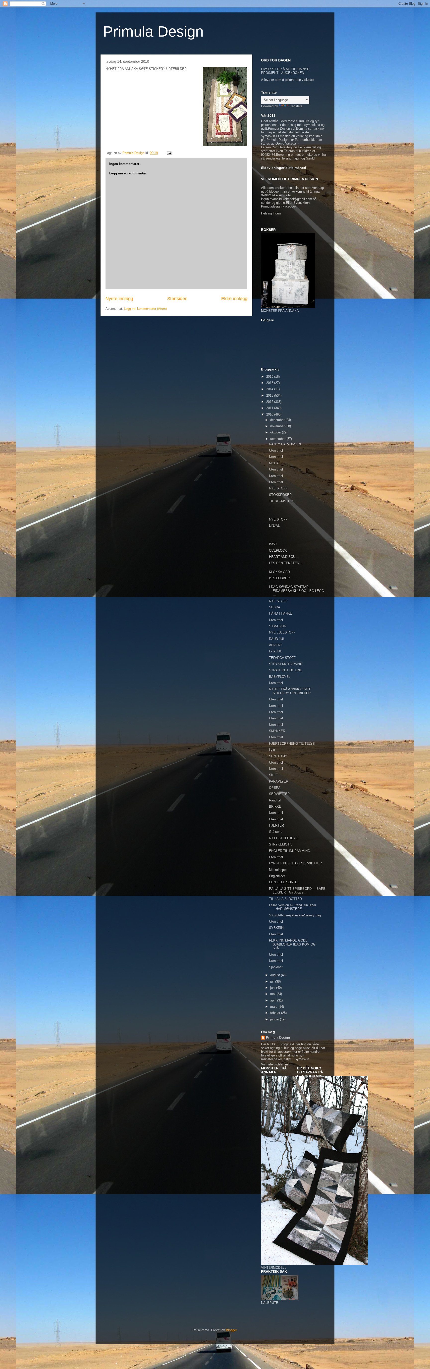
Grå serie (275, 832)
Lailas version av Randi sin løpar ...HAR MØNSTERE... (292, 907)
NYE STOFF (278, 488)
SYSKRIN (276, 928)
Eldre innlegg (234, 298)
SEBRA (274, 607)
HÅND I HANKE (280, 613)
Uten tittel (276, 450)
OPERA (274, 788)
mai (273, 994)
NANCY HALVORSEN (285, 444)
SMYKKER (277, 731)
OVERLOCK (278, 550)
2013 (270, 395)
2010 (270, 414)
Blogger (231, 1330)
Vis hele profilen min (275, 1064)
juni (273, 988)
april (273, 1000)
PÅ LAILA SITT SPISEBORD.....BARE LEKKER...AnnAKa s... (297, 891)
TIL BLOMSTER (281, 501)
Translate (295, 106)
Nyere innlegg (119, 298)
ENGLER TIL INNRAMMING (289, 851)
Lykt (272, 750)
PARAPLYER (278, 781)
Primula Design (153, 31)
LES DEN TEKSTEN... (285, 563)
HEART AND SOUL (283, 557)
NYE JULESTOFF (282, 632)
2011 (270, 408)
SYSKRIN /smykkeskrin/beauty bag (295, 915)
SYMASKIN (277, 626)
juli (272, 981)
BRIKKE (275, 806)
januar (275, 1019)
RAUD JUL (277, 639)
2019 (270, 376)
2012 (270, 402)
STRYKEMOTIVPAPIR (285, 664)
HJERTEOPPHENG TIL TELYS (292, 743)
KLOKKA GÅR (279, 572)
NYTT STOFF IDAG (283, 838)
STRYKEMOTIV (281, 844)
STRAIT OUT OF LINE (285, 670)
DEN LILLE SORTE (283, 882)
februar (275, 1013)
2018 (270, 383)
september (278, 439)
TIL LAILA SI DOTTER (285, 899)
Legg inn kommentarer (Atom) (145, 309)
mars (274, 1006)
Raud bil (275, 800)
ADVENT (275, 645)
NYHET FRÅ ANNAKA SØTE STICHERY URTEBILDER (290, 691)
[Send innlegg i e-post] (168, 153)
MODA (274, 463)
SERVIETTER (279, 794)
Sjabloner (275, 967)
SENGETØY (278, 756)
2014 (270, 389)
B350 (272, 544)
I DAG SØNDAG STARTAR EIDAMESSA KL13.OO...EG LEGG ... (296, 590)
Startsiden (177, 298)
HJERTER (276, 825)
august (275, 975)
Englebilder (277, 876)
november (277, 426)
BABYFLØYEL (279, 677)
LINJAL (274, 525)
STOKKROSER (280, 495)
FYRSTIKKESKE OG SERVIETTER (295, 863)
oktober (276, 432)
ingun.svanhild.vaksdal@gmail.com (286, 199)
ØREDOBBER (279, 578)
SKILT (273, 775)
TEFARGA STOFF (282, 658)
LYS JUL (275, 651)
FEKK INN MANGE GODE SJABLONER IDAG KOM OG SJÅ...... (292, 944)
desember (277, 420)
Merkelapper (278, 870)
